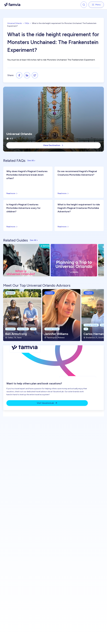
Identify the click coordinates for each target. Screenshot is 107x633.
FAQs (27, 23)
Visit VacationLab (45, 403)
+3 (86, 329)
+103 (33, 329)
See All (31, 160)
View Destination (51, 145)
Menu (98, 4)
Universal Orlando (14, 23)
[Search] (84, 5)
